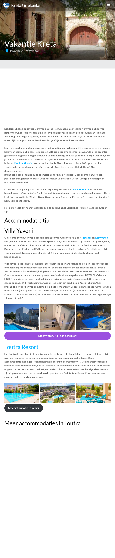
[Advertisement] (57, 91)
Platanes (86, 237)
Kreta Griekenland (27, 5)
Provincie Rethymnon (25, 51)
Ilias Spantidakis (23, 163)
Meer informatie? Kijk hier (23, 408)
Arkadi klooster (81, 189)
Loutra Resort (21, 346)
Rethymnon (101, 237)
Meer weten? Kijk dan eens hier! (57, 335)
